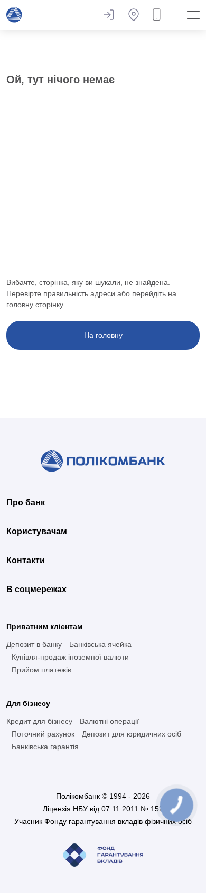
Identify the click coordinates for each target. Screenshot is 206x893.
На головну (103, 335)
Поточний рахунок (43, 734)
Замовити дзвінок (159, 14)
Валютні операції (109, 721)
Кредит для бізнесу (39, 721)
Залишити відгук (108, 14)
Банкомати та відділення (133, 14)
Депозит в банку (34, 644)
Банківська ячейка (100, 644)
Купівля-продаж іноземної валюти (70, 657)
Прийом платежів (41, 669)
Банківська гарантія (45, 746)
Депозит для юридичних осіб (131, 734)
